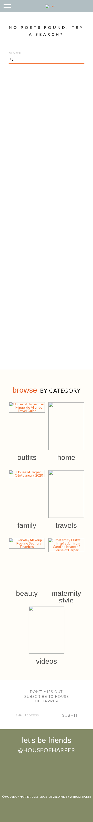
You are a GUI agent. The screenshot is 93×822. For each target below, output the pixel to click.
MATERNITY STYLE (66, 596)
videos (46, 661)
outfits (26, 457)
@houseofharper (46, 749)
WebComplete (80, 796)
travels (66, 525)
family (26, 525)
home (66, 457)
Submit (70, 715)
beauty (27, 593)
